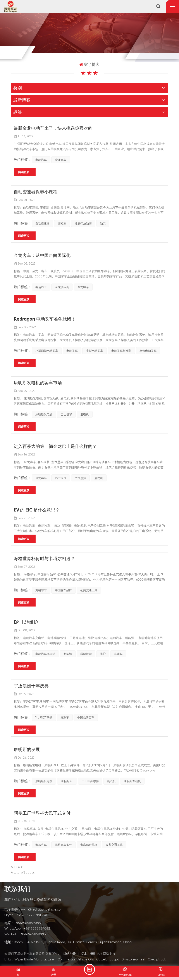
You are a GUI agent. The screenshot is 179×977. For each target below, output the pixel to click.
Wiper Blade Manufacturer (34, 959)
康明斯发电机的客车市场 (38, 382)
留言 (89, 969)
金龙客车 (60, 160)
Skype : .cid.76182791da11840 (26, 915)
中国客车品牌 (63, 590)
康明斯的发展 (27, 749)
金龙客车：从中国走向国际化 (42, 255)
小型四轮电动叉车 (46, 350)
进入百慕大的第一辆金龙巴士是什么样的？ (55, 446)
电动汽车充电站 (45, 654)
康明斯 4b (67, 781)
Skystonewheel (133, 959)
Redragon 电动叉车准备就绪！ (45, 319)
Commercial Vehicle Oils (76, 959)
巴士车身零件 (90, 781)
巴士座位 (60, 478)
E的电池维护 (26, 622)
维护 (103, 654)
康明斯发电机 (43, 414)
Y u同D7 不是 (43, 717)
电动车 (118, 654)
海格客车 (41, 590)
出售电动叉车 (148, 350)
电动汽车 (41, 160)
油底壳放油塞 (83, 223)
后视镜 (98, 478)
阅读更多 (23, 172)
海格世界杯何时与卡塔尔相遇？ (44, 558)
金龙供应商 (62, 287)
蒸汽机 (111, 781)
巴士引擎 (66, 414)
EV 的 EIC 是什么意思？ (37, 509)
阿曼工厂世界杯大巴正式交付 (42, 813)
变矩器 (62, 223)
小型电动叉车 (94, 350)
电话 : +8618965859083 (22, 922)
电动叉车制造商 (121, 350)
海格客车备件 (63, 845)
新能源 (68, 654)
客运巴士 (41, 287)
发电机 (84, 414)
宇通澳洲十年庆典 (31, 685)
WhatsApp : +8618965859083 (27, 928)
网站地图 (70, 953)
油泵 (103, 223)
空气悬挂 (80, 478)
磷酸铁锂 (86, 654)
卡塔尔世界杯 (88, 845)
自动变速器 (42, 223)
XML (84, 953)
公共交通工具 (88, 590)
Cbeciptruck (157, 959)
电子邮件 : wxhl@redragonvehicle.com (34, 909)
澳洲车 (64, 717)
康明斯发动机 (132, 781)
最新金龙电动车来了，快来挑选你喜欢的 (53, 128)
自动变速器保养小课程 (35, 191)
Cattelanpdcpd (107, 959)
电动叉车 (72, 350)
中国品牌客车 (85, 717)
